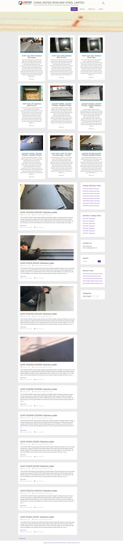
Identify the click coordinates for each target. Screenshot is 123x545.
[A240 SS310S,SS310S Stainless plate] (47, 310)
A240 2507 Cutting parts (89, 233)
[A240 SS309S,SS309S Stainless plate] (47, 361)
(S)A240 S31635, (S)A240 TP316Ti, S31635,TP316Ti (32, 154)
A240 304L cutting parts (89, 228)
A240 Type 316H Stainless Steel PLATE (61, 56)
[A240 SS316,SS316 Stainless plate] (47, 259)
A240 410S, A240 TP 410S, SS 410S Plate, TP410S (61, 154)
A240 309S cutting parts (89, 226)
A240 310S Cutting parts (89, 223)
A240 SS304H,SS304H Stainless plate (38, 415)
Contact (101, 9)
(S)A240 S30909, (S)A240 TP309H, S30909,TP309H (61, 104)
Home (74, 9)
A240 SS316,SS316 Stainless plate (37, 263)
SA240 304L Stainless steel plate (91, 191)
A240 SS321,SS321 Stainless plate (37, 517)
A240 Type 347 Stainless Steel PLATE (31, 104)
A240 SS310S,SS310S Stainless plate (38, 314)
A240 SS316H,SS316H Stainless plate (38, 212)
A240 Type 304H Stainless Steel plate (31, 56)
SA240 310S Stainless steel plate (91, 193)
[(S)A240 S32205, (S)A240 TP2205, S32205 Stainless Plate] (91, 86)
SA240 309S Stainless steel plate (91, 200)
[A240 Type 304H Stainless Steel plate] (31, 38)
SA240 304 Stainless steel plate (91, 188)
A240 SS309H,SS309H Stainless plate (38, 389)
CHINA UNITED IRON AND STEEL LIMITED (58, 2)
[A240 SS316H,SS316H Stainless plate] (47, 209)
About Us (82, 9)
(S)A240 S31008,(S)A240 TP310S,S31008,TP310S (91, 154)
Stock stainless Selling (27, 227)
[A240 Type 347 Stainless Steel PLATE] (31, 86)
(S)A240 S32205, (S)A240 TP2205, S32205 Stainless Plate (91, 105)
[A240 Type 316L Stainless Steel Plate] (91, 38)
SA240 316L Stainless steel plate (91, 196)
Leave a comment (39, 227)
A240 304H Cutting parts (89, 218)
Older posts (21, 538)
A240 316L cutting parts (89, 221)
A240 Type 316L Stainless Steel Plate (91, 56)
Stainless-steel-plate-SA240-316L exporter (42, 214)
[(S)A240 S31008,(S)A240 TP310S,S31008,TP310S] (91, 136)
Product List (91, 9)
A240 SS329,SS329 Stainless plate (37, 466)
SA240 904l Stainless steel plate (91, 205)
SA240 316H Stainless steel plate (91, 198)
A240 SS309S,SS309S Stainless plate (38, 364)
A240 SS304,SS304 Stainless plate (37, 441)
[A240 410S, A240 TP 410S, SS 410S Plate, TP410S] (61, 136)
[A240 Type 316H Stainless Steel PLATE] (61, 38)
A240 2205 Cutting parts (89, 230)
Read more (31, 79)
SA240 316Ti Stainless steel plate (91, 203)
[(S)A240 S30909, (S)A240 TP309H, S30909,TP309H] (61, 86)
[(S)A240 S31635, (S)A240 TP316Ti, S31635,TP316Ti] (31, 136)
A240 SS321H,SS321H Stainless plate (38, 491)
